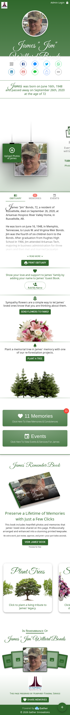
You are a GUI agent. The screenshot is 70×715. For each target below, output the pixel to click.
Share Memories (37, 699)
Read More (35, 256)
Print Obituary (37, 262)
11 (66, 410)
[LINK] (58, 72)
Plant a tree (35, 358)
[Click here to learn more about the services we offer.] (35, 684)
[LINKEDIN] (11, 72)
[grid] (35, 150)
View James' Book (35, 542)
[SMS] (35, 72)
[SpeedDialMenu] (62, 707)
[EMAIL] (23, 72)
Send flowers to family (35, 311)
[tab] (15, 196)
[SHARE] (46, 72)
